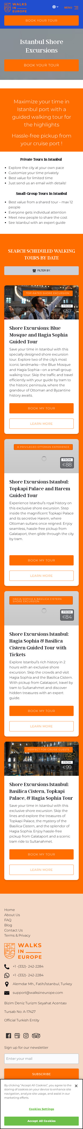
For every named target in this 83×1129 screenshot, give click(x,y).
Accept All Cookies (41, 1121)
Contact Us (13, 930)
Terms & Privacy (17, 935)
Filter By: (43, 270)
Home (9, 910)
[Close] (76, 1086)
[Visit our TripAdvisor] (36, 1035)
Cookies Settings (41, 1109)
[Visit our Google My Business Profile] (17, 1035)
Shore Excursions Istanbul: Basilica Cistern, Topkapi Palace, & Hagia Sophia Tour (41, 791)
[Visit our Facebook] (8, 1035)
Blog (8, 925)
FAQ (7, 920)
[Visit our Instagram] (26, 1035)
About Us (12, 915)
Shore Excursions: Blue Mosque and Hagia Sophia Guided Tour (38, 335)
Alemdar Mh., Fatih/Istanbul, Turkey (42, 984)
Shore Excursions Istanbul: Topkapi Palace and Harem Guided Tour (39, 488)
